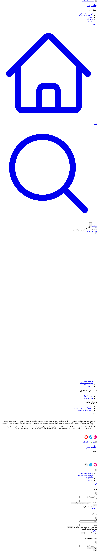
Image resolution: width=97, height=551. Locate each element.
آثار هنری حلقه (88, 381)
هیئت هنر (90, 406)
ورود (95, 504)
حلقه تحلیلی (89, 17)
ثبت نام (70, 527)
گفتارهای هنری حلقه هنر (85, 15)
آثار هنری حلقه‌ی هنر (86, 14)
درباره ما (90, 21)
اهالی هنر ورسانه (88, 398)
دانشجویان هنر (88, 395)
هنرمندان (90, 386)
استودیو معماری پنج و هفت (85, 410)
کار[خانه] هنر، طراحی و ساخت (83, 408)
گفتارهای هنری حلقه (86, 383)
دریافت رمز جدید (91, 548)
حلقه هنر (91, 5)
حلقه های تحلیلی (88, 384)
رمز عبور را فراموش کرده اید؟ (80, 502)
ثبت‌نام (95, 24)
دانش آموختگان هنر (87, 396)
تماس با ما (90, 19)
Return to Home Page (90, 231)
